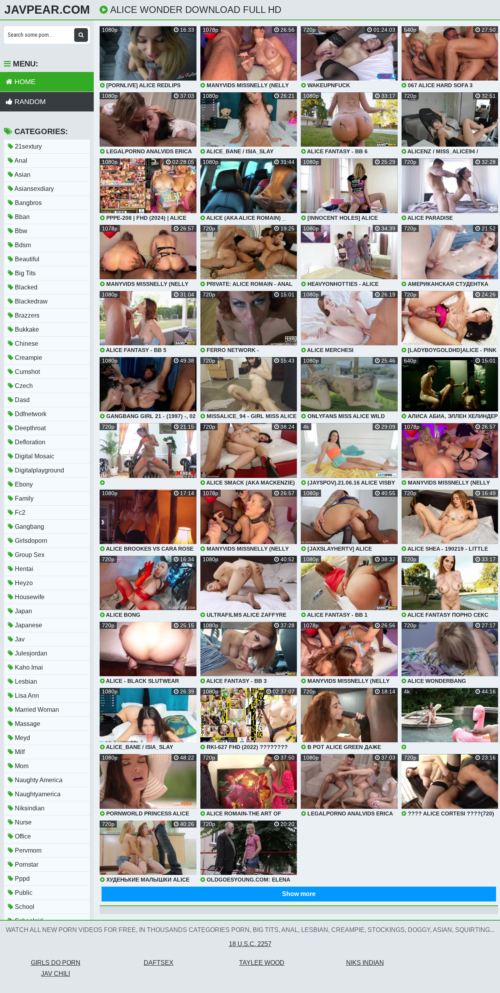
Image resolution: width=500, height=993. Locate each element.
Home (24, 82)
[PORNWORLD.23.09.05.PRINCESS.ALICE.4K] (450, 719)
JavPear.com (47, 10)
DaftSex (158, 962)
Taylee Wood (261, 962)
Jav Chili (55, 973)
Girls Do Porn (55, 962)
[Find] (81, 35)
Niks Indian (365, 962)
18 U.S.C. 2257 (250, 944)
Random (29, 102)
